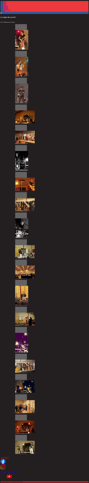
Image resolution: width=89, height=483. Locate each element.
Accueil (4, 1)
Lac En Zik (5, 7)
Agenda (4, 2)
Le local (4, 5)
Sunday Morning (6, 9)
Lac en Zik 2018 (5, 457)
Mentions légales (13, 472)
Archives (7, 472)
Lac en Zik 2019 (5, 458)
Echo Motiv (5, 8)
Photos (4, 11)
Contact (2, 472)
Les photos (6, 14)
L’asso (4, 3)
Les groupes (5, 6)
